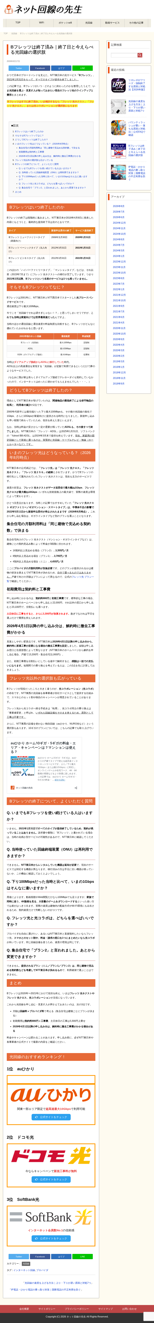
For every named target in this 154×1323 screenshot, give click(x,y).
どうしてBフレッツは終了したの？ (31, 139)
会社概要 (24, 1309)
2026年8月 (119, 206)
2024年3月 (119, 250)
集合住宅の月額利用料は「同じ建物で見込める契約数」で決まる (49, 148)
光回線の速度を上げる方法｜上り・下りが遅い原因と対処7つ (58, 1283)
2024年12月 (119, 223)
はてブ (61, 68)
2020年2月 (119, 356)
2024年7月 (119, 245)
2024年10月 (119, 234)
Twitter (19, 68)
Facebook (40, 68)
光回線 (88, 22)
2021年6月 (119, 317)
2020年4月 (119, 345)
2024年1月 (119, 256)
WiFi (41, 22)
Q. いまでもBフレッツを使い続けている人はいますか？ (45, 168)
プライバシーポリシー (77, 1309)
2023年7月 (119, 284)
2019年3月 (119, 361)
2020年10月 (119, 333)
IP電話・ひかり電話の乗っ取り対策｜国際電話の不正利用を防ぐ (46, 1289)
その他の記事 (136, 22)
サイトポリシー (46, 1309)
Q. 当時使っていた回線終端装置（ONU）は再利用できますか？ (49, 172)
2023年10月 (119, 272)
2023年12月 (119, 261)
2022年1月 (119, 289)
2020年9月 (119, 339)
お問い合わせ (129, 1309)
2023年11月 (119, 267)
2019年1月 (119, 367)
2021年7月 (119, 311)
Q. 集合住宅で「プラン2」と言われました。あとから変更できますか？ (52, 187)
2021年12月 (119, 295)
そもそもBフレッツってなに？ (29, 135)
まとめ (18, 192)
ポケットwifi (65, 22)
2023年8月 (119, 278)
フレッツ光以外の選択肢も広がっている (34, 160)
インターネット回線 (24, 1270)
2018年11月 (119, 378)
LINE (82, 68)
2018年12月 (119, 372)
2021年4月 (119, 322)
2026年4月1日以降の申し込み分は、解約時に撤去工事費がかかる (50, 156)
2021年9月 (119, 306)
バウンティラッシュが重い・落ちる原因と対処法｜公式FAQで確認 (136, 128)
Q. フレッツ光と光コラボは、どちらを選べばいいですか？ (46, 183)
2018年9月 (119, 383)
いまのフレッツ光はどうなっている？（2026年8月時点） (42, 144)
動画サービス (112, 22)
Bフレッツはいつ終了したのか (29, 131)
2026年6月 (119, 217)
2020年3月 (119, 350)
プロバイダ (42, 1270)
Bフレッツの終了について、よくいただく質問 (37, 164)
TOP (17, 22)
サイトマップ (105, 1309)
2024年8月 (119, 239)
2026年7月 (119, 211)
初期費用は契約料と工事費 (31, 152)
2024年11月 (119, 228)
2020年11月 (119, 328)
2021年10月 (119, 300)
